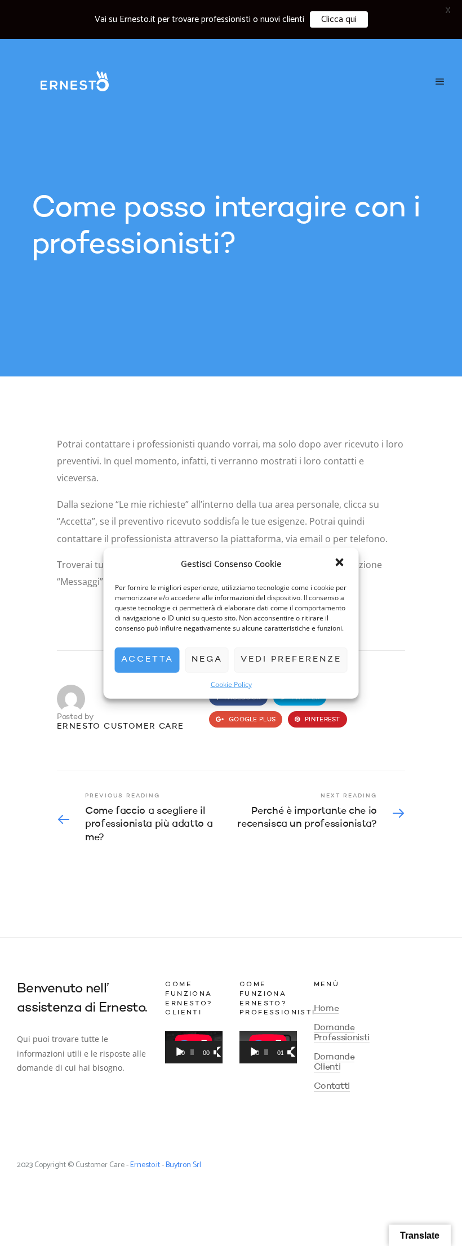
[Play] (179, 1052)
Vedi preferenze (291, 659)
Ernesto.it (145, 1165)
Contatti (332, 1086)
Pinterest (321, 720)
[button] (341, 563)
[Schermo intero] (222, 1052)
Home (326, 1008)
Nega (207, 659)
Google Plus (251, 720)
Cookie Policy (231, 684)
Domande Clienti (334, 1062)
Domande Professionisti (342, 1033)
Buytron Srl (183, 1165)
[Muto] (215, 1052)
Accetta (147, 659)
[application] (194, 1047)
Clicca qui (339, 19)
